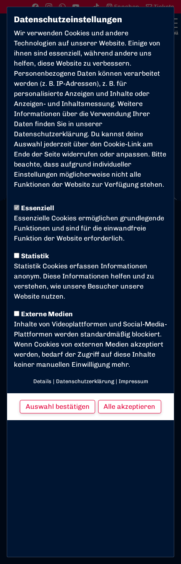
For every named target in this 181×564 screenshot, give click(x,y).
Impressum (133, 381)
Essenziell (37, 208)
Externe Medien (47, 314)
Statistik (35, 256)
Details (42, 381)
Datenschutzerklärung (51, 134)
